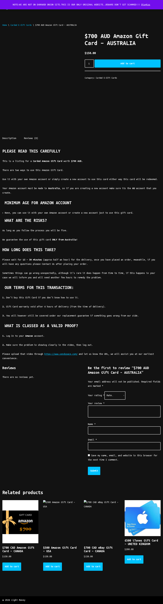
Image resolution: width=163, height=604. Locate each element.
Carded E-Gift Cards (21, 25)
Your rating (96, 395)
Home (4, 25)
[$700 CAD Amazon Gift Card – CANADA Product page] (20, 521)
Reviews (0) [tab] (31, 138)
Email (92, 439)
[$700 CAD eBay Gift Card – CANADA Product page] (102, 521)
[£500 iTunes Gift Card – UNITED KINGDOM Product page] (142, 518)
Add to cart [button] (12, 566)
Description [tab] (9, 138)
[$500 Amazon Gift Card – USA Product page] (61, 521)
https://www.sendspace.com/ (61, 354)
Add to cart (127, 63)
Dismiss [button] (145, 4)
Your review (96, 403)
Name (92, 424)
